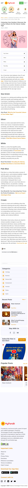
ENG (25, 3)
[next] (26, 375)
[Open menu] (2, 3)
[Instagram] (2, 481)
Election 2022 (8, 279)
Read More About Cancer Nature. (16, 138)
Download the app (22, 243)
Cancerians (17, 150)
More (23, 299)
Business (7, 275)
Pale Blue (6, 66)
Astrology (7, 272)
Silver (5, 57)
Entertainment (8, 283)
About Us (3, 451)
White (5, 61)
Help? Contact (5, 465)
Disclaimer (4, 458)
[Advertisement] (14, 406)
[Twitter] (11, 481)
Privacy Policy (5, 456)
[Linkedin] (8, 481)
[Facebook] (5, 481)
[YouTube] (14, 481)
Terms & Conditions (6, 463)
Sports (6, 293)
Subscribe (22, 339)
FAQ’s (2, 454)
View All (25, 363)
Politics (7, 290)
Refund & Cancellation (7, 460)
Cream (5, 70)
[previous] (1, 375)
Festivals (7, 286)
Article (6, 17)
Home (2, 17)
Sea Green (6, 53)
